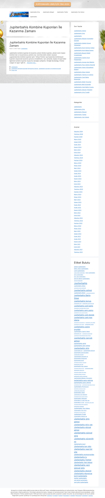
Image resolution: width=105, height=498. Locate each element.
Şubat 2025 (77, 142)
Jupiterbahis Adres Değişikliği (80, 288)
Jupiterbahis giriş (81, 348)
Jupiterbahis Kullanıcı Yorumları (80, 362)
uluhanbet (85, 495)
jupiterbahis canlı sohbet (90, 322)
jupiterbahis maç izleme (81, 366)
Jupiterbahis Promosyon (81, 386)
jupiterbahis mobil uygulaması (80, 376)
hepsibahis (66, 495)
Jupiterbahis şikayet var (80, 416)
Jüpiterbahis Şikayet (48, 12)
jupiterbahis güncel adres (81, 352)
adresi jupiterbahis (79, 267)
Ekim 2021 (77, 244)
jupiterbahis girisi (80, 343)
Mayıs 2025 (77, 139)
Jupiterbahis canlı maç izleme (83, 318)
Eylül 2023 (77, 184)
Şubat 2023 (77, 202)
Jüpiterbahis (33, 16)
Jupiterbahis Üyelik (80, 414)
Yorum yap (14, 70)
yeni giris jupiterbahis (81, 482)
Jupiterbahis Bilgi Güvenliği (82, 84)
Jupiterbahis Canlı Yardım (79, 324)
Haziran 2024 (78, 160)
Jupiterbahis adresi (83, 290)
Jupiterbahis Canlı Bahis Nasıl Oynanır (81, 308)
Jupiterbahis (78, 36)
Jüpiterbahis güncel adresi (82, 428)
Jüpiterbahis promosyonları (84, 454)
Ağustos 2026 (78, 131)
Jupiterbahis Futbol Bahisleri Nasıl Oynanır (82, 335)
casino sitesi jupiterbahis (79, 272)
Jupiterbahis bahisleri (90, 293)
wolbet (60, 495)
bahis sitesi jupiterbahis (81, 268)
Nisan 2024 (77, 165)
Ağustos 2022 (78, 218)
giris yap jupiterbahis (79, 276)
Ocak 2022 (77, 236)
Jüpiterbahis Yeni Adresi (77, 12)
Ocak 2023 (77, 205)
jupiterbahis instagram (80, 358)
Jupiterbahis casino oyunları (82, 328)
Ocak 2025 (77, 144)
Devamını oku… (31, 63)
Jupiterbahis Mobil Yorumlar (82, 82)
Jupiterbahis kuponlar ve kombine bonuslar (50, 68)
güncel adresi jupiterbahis (82, 278)
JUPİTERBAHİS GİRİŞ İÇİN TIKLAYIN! (52, 4)
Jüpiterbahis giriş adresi (81, 420)
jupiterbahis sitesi (79, 392)
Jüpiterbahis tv (80, 457)
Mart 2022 (77, 231)
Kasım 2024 (77, 147)
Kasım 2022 (77, 210)
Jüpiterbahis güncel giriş (83, 434)
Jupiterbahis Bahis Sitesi (82, 296)
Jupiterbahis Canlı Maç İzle (79, 322)
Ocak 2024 (77, 173)
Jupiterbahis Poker (77, 384)
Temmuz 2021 (78, 252)
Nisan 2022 (77, 228)
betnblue (49, 495)
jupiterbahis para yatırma (83, 380)
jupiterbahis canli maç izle (88, 303)
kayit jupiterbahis (80, 476)
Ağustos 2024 (78, 155)
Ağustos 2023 (78, 186)
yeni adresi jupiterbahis (80, 480)
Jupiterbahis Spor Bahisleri (80, 394)
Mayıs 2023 (77, 194)
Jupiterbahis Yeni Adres (82, 408)
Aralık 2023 (77, 176)
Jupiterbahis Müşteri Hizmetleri (83, 378)
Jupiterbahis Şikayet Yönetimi (83, 90)
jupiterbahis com (77, 333)
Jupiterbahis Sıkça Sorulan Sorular (80, 396)
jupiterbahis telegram (80, 398)
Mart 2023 (77, 199)
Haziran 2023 (78, 192)
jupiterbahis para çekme (82, 383)
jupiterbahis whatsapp (79, 406)
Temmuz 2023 (78, 189)
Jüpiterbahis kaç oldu (82, 446)
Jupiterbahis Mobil (89, 368)
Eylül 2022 (77, 215)
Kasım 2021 (77, 241)
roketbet (72, 495)
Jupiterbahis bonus (82, 301)
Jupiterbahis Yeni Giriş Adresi (80, 412)
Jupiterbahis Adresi (80, 31)
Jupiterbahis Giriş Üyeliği (81, 92)
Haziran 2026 (78, 137)
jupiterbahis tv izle (79, 402)
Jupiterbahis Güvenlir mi (81, 356)
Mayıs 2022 (77, 226)
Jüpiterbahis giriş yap (83, 424)
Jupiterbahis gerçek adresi (83, 339)
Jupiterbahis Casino (89, 324)
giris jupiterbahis (78, 274)
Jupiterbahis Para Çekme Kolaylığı (84, 65)
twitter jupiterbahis (80, 478)
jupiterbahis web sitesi (89, 402)
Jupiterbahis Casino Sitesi (82, 331)
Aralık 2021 (77, 239)
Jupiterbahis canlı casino (83, 310)
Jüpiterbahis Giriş (35, 12)
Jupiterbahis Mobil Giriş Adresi (80, 372)
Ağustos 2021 (78, 249)
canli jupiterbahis (79, 271)
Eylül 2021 (77, 247)
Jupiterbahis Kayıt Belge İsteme (83, 50)
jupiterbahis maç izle (78, 364)
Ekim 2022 (77, 213)
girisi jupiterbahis (90, 272)
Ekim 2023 (77, 181)
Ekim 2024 (77, 150)
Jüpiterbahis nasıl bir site (83, 450)
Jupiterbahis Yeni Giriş (80, 410)
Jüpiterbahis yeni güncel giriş (82, 466)
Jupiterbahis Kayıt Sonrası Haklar (84, 48)
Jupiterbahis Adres (79, 286)
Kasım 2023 (77, 178)
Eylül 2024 (77, 152)
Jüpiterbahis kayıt (79, 444)
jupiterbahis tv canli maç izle (81, 400)
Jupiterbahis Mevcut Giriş (79, 368)
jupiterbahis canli (78, 303)
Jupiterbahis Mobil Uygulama (79, 374)
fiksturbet (78, 495)
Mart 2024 (77, 168)
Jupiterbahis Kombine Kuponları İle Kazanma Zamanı (24, 68)
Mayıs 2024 (77, 163)
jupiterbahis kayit (79, 360)
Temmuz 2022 (78, 220)
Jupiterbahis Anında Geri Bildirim (84, 62)
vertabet (55, 495)
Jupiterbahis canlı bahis (83, 306)
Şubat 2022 (77, 234)
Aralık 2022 (77, 207)
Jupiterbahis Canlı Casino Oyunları (81, 312)
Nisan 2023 (77, 197)
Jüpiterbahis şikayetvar (83, 473)
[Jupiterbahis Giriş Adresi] (19, 14)
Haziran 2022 (78, 223)
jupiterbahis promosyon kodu (79, 388)
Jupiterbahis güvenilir (79, 354)
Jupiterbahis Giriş (79, 33)
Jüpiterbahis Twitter (62, 12)
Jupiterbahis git (78, 350)
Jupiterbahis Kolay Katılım (82, 72)
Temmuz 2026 (78, 134)
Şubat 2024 (77, 171)
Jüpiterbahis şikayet (82, 471)
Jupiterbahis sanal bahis (79, 390)
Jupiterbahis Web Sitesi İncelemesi (81, 404)
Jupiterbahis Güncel (89, 350)
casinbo (91, 495)
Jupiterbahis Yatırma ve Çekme (83, 75)
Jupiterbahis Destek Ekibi (87, 333)
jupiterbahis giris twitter (82, 346)
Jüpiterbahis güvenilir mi (84, 440)
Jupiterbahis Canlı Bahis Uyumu (84, 87)
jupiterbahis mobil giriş (79, 370)
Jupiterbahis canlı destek (84, 315)
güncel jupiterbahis (78, 280)
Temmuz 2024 (78, 158)
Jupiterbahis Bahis (79, 293)
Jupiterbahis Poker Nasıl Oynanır (88, 384)
